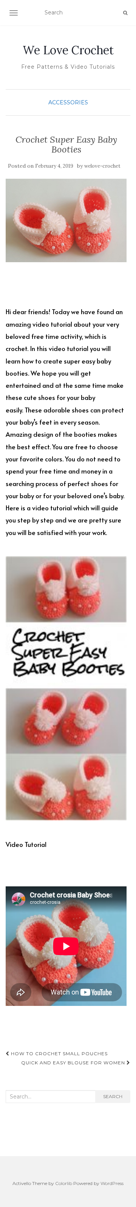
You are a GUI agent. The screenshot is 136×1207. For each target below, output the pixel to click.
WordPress (112, 1183)
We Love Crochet (68, 50)
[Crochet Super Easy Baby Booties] (66, 220)
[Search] (125, 13)
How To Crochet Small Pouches (58, 1053)
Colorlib (63, 1183)
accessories (68, 102)
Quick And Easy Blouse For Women (74, 1062)
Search (112, 1096)
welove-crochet (102, 166)
